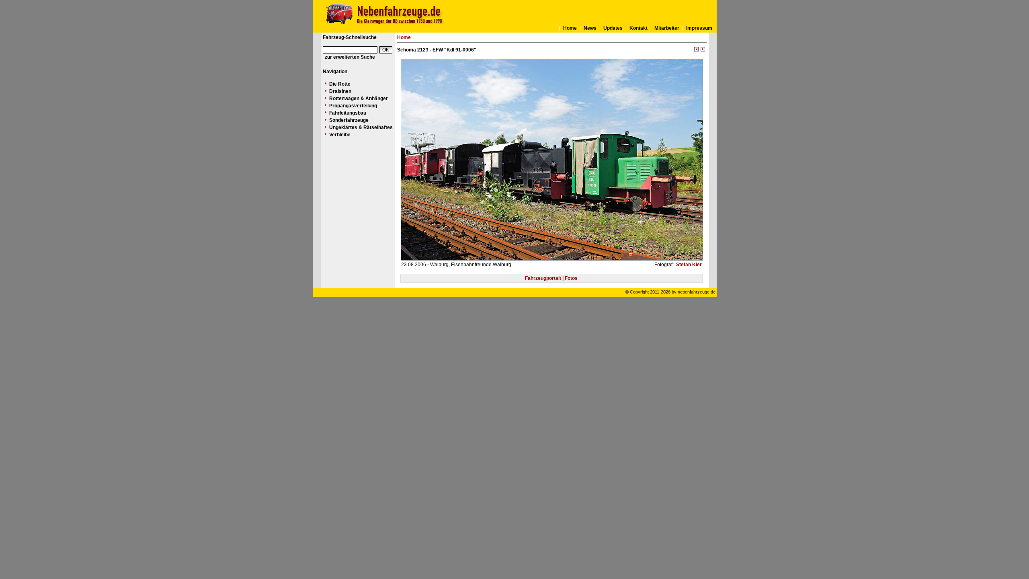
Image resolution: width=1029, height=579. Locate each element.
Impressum (699, 28)
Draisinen (340, 91)
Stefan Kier (688, 264)
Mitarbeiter (666, 28)
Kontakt (638, 28)
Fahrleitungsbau (347, 113)
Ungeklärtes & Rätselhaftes (361, 127)
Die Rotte (340, 84)
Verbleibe (340, 135)
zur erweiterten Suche (350, 57)
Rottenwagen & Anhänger (358, 98)
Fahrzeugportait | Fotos (551, 278)
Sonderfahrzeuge (349, 120)
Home (570, 28)
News (590, 28)
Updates (613, 28)
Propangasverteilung (353, 106)
